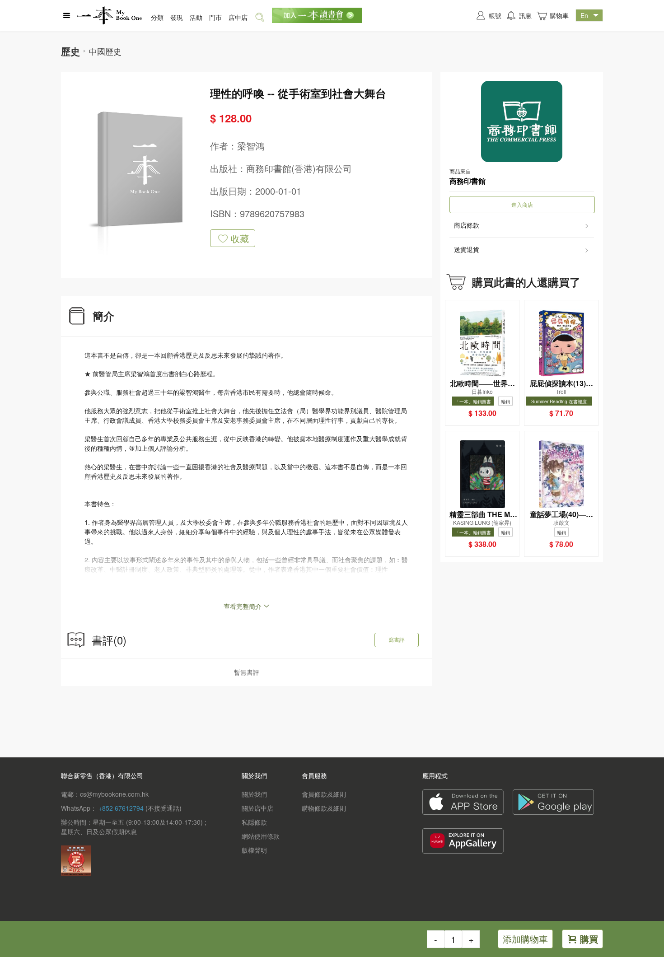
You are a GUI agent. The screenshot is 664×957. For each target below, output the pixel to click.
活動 (196, 17)
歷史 (70, 51)
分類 (157, 17)
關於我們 (254, 793)
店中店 (238, 17)
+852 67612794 (121, 807)
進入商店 (522, 204)
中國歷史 (105, 51)
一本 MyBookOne (109, 15)
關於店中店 (257, 807)
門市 (215, 17)
